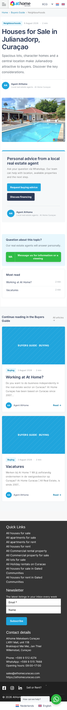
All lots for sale (17, 559)
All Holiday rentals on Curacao (27, 564)
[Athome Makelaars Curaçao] (34, 4)
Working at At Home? (25, 377)
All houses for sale (19, 533)
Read (57, 405)
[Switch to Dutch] (57, 4)
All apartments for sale (22, 537)
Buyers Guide (18, 12)
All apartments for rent (22, 542)
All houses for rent (19, 546)
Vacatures (15, 466)
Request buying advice (24, 187)
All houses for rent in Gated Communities (24, 580)
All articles (58, 318)
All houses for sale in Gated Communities (24, 571)
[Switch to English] (63, 4)
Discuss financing (20, 196)
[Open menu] (4, 4)
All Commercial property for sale (28, 555)
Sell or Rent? (34, 687)
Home (5, 12)
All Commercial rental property (27, 551)
